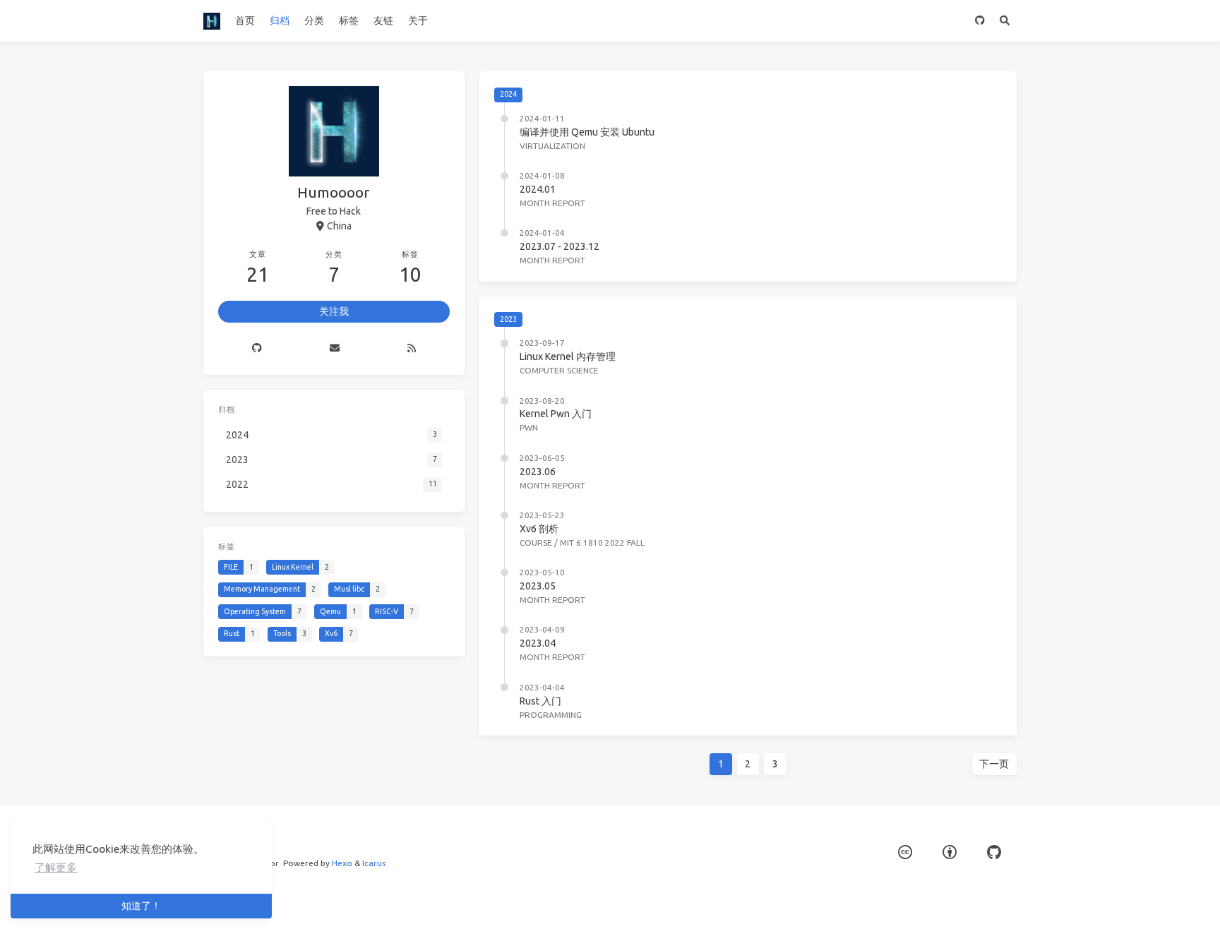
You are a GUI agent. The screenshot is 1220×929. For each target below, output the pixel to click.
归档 (279, 20)
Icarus (373, 863)
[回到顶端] (1054, 901)
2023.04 (538, 643)
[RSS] (411, 348)
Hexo (342, 863)
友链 (383, 20)
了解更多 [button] (56, 867)
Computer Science (559, 370)
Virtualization (552, 145)
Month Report (552, 203)
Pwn (529, 427)
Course (536, 542)
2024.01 (538, 189)
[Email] (334, 348)
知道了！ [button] (141, 905)
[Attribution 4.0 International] (949, 852)
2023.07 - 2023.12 (559, 246)
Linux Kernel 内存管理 (568, 356)
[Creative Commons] (905, 852)
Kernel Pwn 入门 (556, 413)
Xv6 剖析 (539, 528)
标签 (349, 20)
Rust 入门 (540, 701)
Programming (551, 714)
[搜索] (1004, 21)
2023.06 (538, 471)
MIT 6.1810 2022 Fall (602, 542)
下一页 (994, 763)
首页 (245, 20)
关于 (418, 20)
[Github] (257, 348)
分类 (314, 20)
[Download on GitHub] (979, 21)
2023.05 (538, 586)
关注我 (334, 311)
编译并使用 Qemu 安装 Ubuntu (587, 132)
